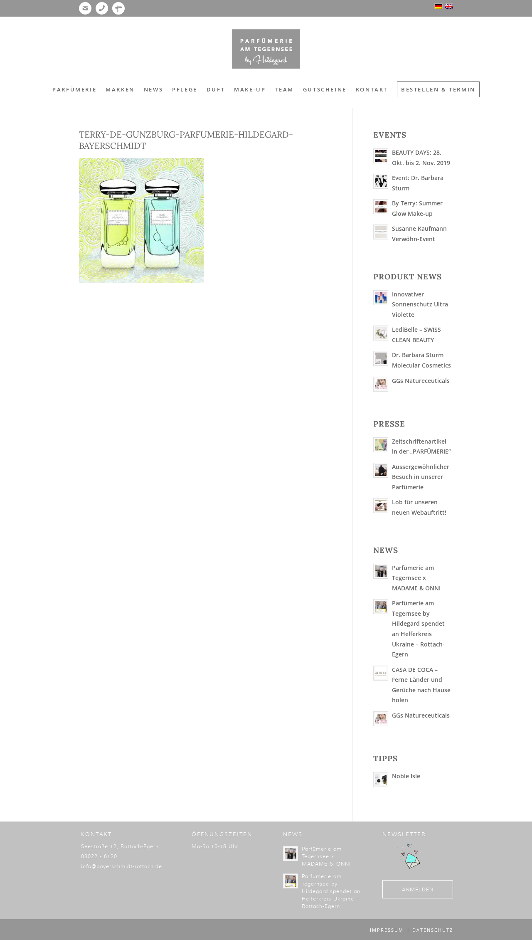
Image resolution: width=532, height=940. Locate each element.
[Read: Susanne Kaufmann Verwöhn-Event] (380, 232)
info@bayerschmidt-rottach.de (121, 866)
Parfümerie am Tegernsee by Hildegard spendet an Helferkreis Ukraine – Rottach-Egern (331, 891)
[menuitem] (74, 89)
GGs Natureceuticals (421, 381)
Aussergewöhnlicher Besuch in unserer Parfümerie (420, 477)
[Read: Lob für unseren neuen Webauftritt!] (380, 505)
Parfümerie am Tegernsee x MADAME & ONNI (416, 578)
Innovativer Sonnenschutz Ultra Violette (420, 304)
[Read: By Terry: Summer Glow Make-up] (380, 206)
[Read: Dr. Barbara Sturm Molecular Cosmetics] (380, 358)
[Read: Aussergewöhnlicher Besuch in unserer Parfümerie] (380, 470)
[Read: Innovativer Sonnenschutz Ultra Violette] (380, 297)
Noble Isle (406, 776)
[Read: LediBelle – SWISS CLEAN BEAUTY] (380, 333)
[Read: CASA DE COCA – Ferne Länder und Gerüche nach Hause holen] (380, 673)
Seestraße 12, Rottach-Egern (120, 846)
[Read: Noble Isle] (380, 779)
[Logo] (266, 49)
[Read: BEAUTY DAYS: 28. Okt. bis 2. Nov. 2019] (380, 155)
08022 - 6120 (99, 856)
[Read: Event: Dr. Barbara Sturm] (380, 181)
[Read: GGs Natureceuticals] (380, 384)
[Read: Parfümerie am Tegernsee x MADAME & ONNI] (380, 571)
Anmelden (417, 889)
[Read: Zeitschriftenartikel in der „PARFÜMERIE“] (380, 444)
